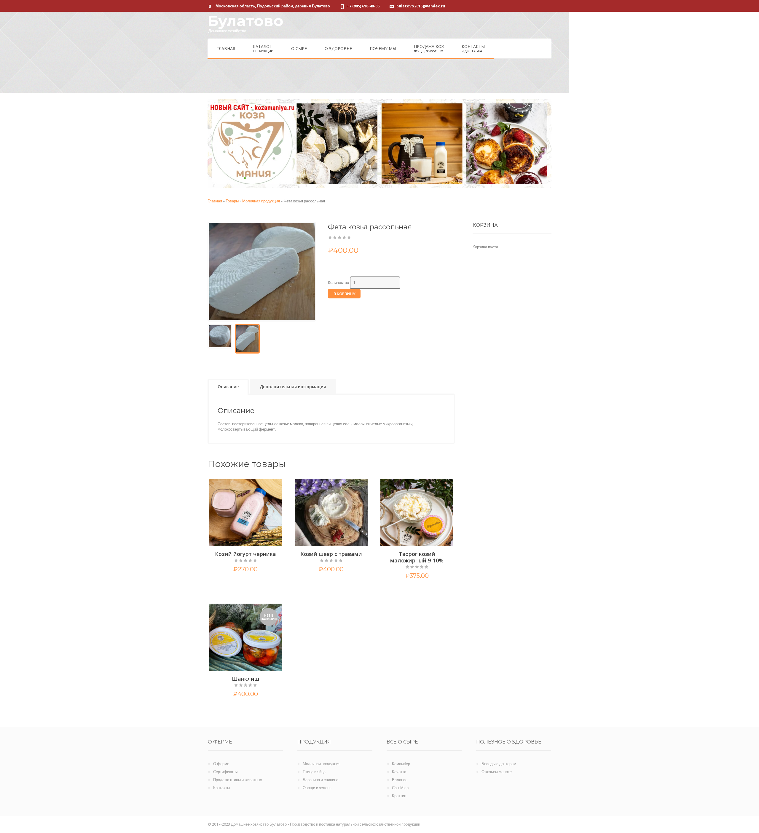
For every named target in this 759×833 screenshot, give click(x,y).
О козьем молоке (496, 772)
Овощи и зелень (317, 788)
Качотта (399, 772)
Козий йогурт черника (245, 553)
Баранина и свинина (320, 780)
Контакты (221, 788)
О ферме (221, 764)
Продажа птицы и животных (237, 780)
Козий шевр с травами (331, 553)
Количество (338, 282)
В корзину (344, 293)
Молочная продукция (261, 201)
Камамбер (401, 764)
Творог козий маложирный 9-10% (417, 557)
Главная (215, 201)
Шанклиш (245, 678)
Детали (257, 583)
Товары (232, 201)
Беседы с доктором (498, 764)
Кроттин (399, 796)
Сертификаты (225, 772)
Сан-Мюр (400, 788)
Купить (234, 583)
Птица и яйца (314, 772)
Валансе (399, 780)
